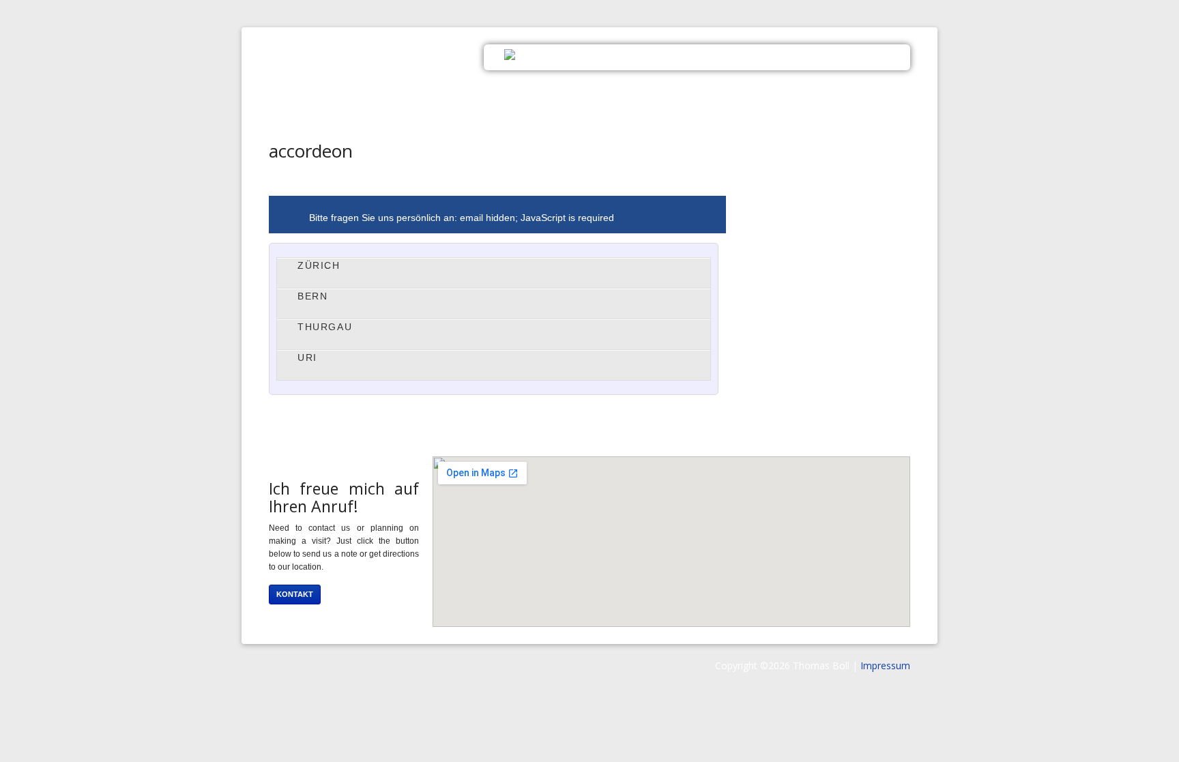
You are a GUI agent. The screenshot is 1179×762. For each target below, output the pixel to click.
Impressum (885, 665)
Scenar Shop (789, 55)
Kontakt (869, 55)
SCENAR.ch (388, 64)
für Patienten (696, 55)
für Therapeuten (591, 55)
